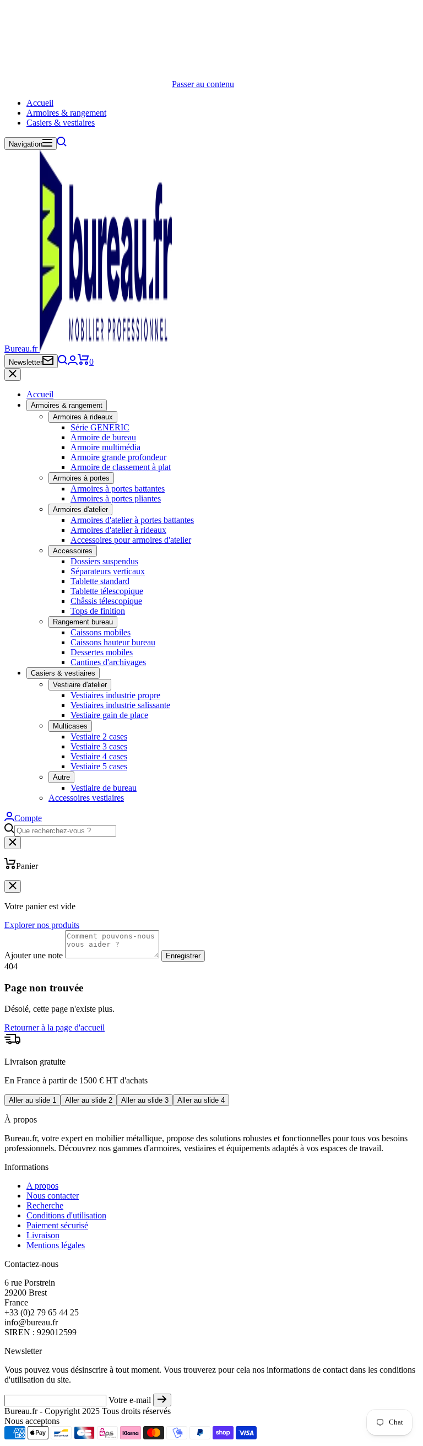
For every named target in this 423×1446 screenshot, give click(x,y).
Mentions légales (55, 1245)
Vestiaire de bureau (103, 787)
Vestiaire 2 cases (98, 736)
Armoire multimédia (105, 447)
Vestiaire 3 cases (98, 746)
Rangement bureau (83, 622)
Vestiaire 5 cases (98, 766)
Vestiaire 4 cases (98, 756)
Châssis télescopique (106, 601)
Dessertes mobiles (101, 652)
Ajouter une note (33, 955)
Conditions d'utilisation (66, 1215)
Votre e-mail (130, 1400)
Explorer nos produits (41, 925)
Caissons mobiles (100, 632)
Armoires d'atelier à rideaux (118, 530)
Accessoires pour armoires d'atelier (130, 539)
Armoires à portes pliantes (115, 498)
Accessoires (73, 551)
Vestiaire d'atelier (80, 685)
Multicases (70, 726)
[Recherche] (62, 143)
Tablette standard (99, 581)
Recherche (44, 1205)
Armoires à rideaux (83, 417)
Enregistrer (183, 956)
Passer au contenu (203, 84)
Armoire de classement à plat (120, 467)
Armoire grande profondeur (118, 457)
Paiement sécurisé (57, 1225)
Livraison (42, 1235)
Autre (61, 777)
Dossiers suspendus (104, 561)
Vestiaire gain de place (109, 715)
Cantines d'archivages (108, 662)
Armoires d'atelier (80, 509)
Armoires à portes (81, 478)
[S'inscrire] (162, 1400)
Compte (28, 818)
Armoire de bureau (103, 437)
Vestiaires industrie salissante (120, 705)
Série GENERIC (99, 427)
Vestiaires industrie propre (115, 695)
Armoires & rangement (66, 112)
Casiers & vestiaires (60, 122)
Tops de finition (97, 611)
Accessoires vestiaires (86, 797)
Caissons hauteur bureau (112, 642)
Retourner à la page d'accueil (54, 1027)
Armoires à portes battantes (117, 488)
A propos (42, 1185)
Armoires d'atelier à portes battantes (132, 520)
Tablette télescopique (106, 591)
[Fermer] (12, 374)
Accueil (39, 102)
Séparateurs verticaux (107, 571)
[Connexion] (73, 361)
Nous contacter (52, 1195)
